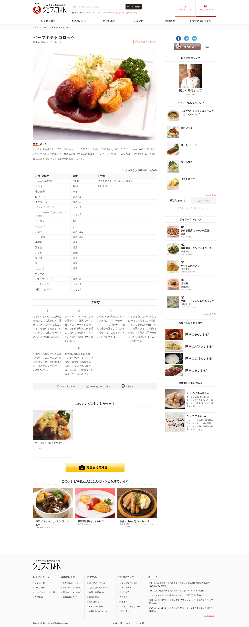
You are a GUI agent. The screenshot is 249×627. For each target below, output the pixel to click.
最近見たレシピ (177, 200)
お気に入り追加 (67, 386)
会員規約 (123, 597)
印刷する (130, 386)
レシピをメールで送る (100, 386)
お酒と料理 (94, 597)
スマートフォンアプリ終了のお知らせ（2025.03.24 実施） (176, 595)
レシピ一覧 (40, 583)
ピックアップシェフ (98, 583)
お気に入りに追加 (147, 42)
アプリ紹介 (124, 592)
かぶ (135, 13)
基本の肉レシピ (70, 597)
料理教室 (170, 20)
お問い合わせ (125, 611)
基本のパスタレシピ (72, 587)
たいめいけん (190, 95)
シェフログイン (206, 9)
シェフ (93, 13)
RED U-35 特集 (96, 606)
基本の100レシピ (70, 583)
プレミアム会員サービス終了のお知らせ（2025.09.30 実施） (177, 590)
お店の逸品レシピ (97, 592)
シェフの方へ (125, 587)
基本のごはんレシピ (72, 592)
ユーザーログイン (185, 9)
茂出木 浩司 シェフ (190, 90)
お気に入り (203, 200)
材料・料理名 (80, 13)
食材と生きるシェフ (98, 611)
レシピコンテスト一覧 (45, 592)
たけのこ (129, 13)
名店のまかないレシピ (99, 587)
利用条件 (123, 602)
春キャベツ (119, 13)
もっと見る (211, 195)
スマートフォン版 (135, 622)
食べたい (187, 47)
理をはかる (94, 602)
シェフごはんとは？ (128, 583)
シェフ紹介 (140, 20)
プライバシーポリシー (129, 606)
